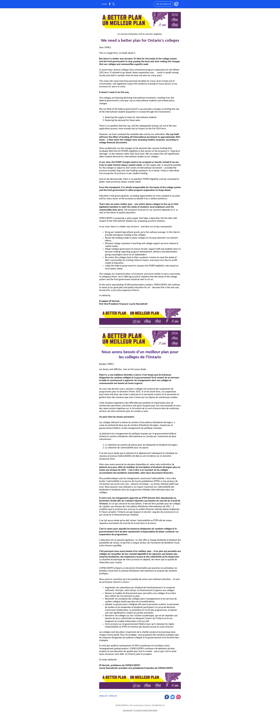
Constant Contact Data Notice (146, 710)
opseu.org (103, 696)
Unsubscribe (128, 710)
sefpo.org (113, 696)
